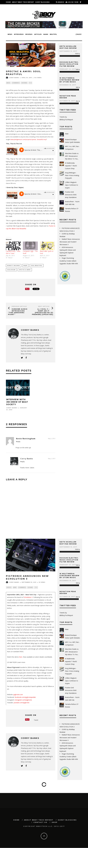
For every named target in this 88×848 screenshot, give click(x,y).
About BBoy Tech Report (23, 2)
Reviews (28, 34)
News (10, 34)
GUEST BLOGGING (42, 2)
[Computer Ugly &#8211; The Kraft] (30, 246)
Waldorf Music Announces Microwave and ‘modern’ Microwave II (70, 242)
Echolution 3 (28, 597)
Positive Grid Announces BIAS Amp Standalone (71, 194)
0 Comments (22, 587)
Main (66, 134)
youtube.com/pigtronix (21, 703)
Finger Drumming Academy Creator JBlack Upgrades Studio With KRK (69, 260)
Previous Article (19, 306)
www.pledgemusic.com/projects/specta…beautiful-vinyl (28, 139)
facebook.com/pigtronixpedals (25, 697)
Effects (9, 587)
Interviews (19, 34)
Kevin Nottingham (26, 438)
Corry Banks (14, 77)
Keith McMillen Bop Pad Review (68, 47)
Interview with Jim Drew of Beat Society (17, 402)
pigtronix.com (18, 694)
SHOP (19, 6)
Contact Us (11, 6)
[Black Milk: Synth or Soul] (47, 246)
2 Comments (15, 82)
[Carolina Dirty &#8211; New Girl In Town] (13, 246)
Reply (18, 441)
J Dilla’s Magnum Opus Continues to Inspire (71, 185)
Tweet (36, 720)
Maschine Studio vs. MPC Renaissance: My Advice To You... (72, 156)
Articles (38, 34)
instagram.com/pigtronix (23, 700)
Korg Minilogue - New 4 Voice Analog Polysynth (72, 175)
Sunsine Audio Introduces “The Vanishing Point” (17, 311)
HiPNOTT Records (13, 265)
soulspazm (11, 269)
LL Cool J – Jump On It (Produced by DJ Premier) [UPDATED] (42, 311)
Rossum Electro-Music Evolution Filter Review (69, 64)
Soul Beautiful (36, 265)
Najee (25, 265)
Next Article (43, 306)
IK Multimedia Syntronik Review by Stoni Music (69, 80)
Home (8, 2)
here (20, 657)
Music (8, 82)
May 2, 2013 (51, 438)
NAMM (45, 34)
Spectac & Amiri (25, 269)
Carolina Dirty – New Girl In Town (13, 252)
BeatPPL (53, 34)
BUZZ (79, 34)
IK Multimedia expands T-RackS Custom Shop (71, 165)
